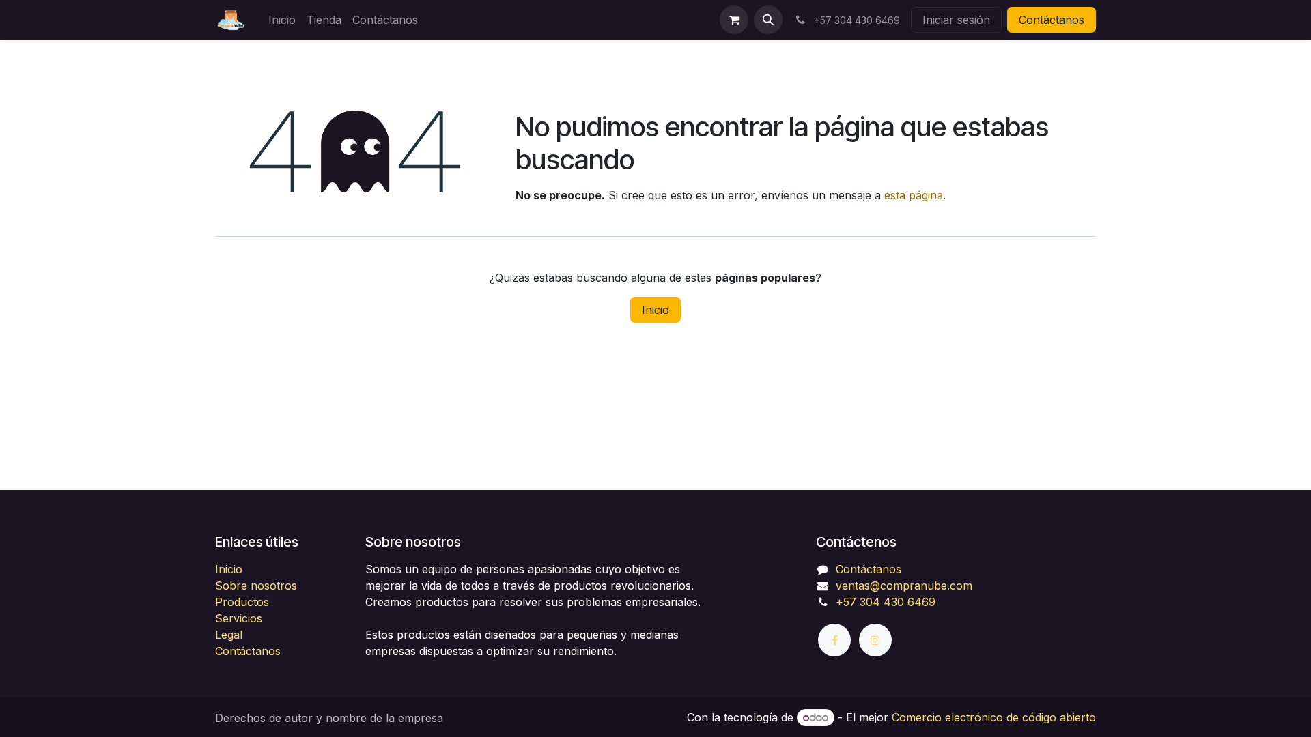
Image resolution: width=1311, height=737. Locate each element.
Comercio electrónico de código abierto (994, 717)
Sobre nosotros (256, 585)
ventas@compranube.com (904, 585)
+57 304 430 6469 (885, 602)
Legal (228, 634)
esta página (913, 195)
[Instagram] (875, 640)
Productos (242, 602)
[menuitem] (282, 19)
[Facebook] (834, 640)
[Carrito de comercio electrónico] (734, 19)
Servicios (238, 618)
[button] (768, 19)
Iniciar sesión (956, 20)
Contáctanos (1051, 20)
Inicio (655, 310)
